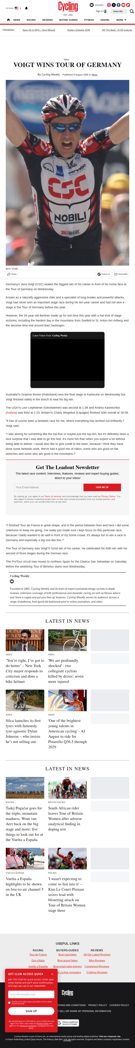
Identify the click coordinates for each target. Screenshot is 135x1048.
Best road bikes (67, 954)
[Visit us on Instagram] (109, 5)
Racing (31, 20)
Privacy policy (97, 1005)
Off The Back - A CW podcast (117, 30)
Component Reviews (97, 966)
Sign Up (31, 1011)
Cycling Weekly (50, 74)
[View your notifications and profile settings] (26, 8)
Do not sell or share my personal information (80, 1011)
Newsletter (123, 274)
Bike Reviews (97, 960)
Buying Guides (68, 20)
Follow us (105, 274)
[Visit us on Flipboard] (128, 5)
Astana (11, 412)
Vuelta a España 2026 (78, 30)
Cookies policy (119, 1005)
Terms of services (53, 496)
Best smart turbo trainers (67, 966)
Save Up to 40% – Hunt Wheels (39, 30)
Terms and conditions (71, 1005)
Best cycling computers (67, 972)
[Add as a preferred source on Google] (67, 1023)
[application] (67, 360)
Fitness (89, 20)
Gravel (105, 20)
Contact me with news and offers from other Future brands (32, 1003)
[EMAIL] (12, 581)
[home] (8, 20)
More (120, 20)
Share (14, 274)
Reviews (47, 20)
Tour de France (38, 954)
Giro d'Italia (38, 960)
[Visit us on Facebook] (119, 5)
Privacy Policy (43, 1023)
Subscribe (118, 11)
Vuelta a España (38, 966)
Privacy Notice (108, 496)
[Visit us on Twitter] (114, 5)
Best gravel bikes (67, 960)
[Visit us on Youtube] (123, 5)
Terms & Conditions (28, 1025)
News (16, 20)
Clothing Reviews (97, 972)
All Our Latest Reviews (97, 954)
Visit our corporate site (110, 1036)
